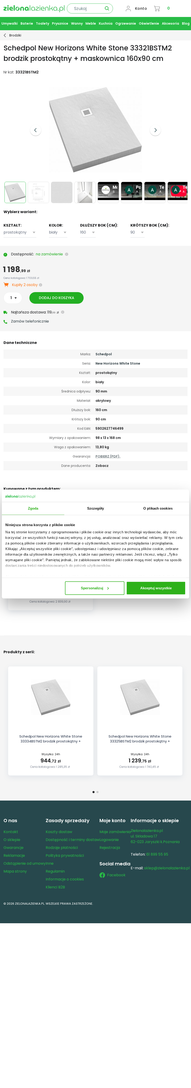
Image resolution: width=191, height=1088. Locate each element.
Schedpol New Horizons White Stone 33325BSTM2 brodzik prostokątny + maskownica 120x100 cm (140, 741)
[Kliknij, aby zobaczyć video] (109, 199)
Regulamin (55, 871)
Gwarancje (13, 847)
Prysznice (60, 23)
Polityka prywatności (65, 855)
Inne (50, 863)
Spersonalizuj (92, 588)
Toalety (42, 23)
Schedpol (104, 354)
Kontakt (10, 831)
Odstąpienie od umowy (24, 863)
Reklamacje (14, 855)
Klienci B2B (55, 887)
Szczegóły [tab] (95, 508)
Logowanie (109, 839)
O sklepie (11, 839)
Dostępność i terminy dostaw (72, 839)
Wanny (77, 23)
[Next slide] (155, 130)
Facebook (116, 875)
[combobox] (19, 232)
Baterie (26, 23)
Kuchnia (106, 23)
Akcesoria (170, 23)
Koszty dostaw (59, 831)
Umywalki (9, 23)
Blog (186, 23)
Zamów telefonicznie (30, 321)
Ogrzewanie (125, 23)
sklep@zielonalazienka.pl (167, 868)
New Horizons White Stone (118, 363)
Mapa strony (15, 871)
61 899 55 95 (157, 854)
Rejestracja (109, 847)
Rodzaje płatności (62, 847)
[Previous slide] (35, 130)
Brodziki (15, 35)
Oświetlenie (149, 23)
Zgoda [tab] (33, 508)
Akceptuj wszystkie (156, 588)
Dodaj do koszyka (56, 297)
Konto (141, 8)
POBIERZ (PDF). (108, 456)
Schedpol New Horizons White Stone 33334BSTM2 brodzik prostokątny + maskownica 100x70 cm (50, 741)
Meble (90, 23)
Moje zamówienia (115, 831)
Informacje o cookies (65, 879)
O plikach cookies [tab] (158, 508)
